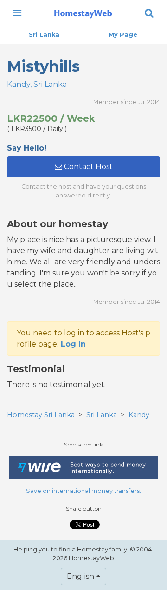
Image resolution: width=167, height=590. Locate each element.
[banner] (83, 13)
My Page (123, 34)
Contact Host (87, 166)
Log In (73, 344)
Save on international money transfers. (83, 490)
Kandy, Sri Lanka (37, 84)
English (80, 576)
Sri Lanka (44, 34)
